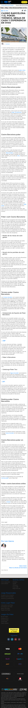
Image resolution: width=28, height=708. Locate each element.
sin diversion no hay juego (20, 673)
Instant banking (20, 664)
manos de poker (10, 433)
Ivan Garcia (8, 44)
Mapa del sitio (16, 588)
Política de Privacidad (7, 596)
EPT (4, 381)
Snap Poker (4, 621)
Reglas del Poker (5, 610)
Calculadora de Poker (7, 605)
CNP (4, 341)
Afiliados (15, 582)
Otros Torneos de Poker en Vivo (18, 7)
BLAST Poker (4, 616)
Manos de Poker (5, 608)
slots (18, 155)
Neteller (7, 654)
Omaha (8, 502)
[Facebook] (8, 639)
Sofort (7, 664)
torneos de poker (7, 297)
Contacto (15, 585)
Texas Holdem (9, 153)
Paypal (20, 653)
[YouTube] (15, 639)
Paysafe (19, 659)
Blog (6, 7)
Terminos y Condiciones (7, 598)
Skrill (7, 659)
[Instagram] (19, 639)
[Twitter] (12, 639)
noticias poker (4, 478)
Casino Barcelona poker (7, 5)
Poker (2, 7)
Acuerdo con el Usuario (7, 595)
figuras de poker (14, 373)
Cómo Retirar (4, 583)
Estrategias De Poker (6, 606)
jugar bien (8, 679)
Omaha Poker (4, 620)
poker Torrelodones (16, 112)
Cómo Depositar (5, 582)
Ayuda (14, 583)
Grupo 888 (15, 587)
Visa (7, 649)
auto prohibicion (20, 679)
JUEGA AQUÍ (24, 2)
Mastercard (20, 649)
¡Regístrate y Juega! (14, 630)
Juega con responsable (6, 673)
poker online (22, 70)
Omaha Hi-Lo (4, 618)
